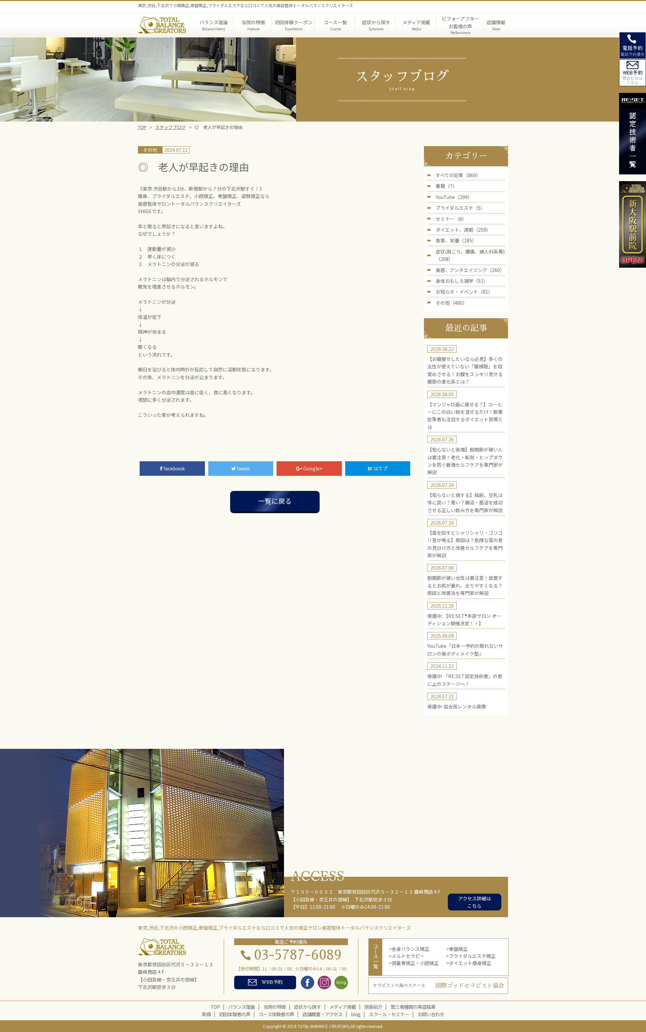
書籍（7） (446, 185)
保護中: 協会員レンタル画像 (456, 706)
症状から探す (307, 1006)
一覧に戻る (275, 501)
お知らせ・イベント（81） (464, 291)
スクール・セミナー (389, 1014)
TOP (142, 127)
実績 (206, 1014)
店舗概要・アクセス (322, 1014)
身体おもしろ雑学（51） (462, 280)
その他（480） (451, 302)
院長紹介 (373, 1006)
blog (355, 1014)
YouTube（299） (454, 197)
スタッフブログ (170, 127)
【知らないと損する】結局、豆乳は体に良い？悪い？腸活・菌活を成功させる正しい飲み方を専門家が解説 (465, 502)
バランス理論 (241, 1006)
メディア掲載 (342, 1006)
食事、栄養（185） (456, 240)
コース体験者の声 (276, 1014)
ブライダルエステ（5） (460, 207)
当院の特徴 (274, 1006)
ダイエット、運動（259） (463, 229)
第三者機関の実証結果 (413, 1006)
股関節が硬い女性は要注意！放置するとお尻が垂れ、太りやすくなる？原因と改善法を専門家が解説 (465, 585)
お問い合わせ (431, 1014)
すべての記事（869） (458, 175)
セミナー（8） (451, 218)
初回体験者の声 (234, 1014)
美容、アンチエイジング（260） (470, 270)
